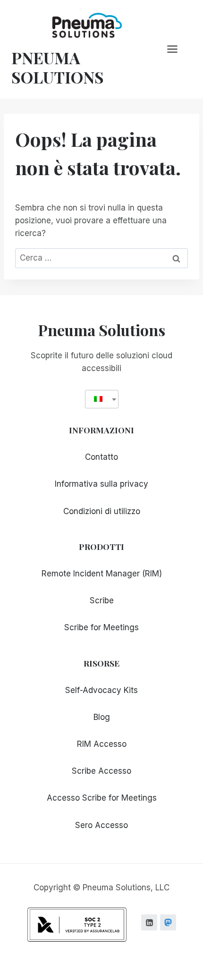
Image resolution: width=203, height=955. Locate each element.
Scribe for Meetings (101, 627)
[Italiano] (98, 399)
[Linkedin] (149, 922)
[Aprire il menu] (177, 49)
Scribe (102, 600)
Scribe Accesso (101, 771)
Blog (101, 717)
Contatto (101, 457)
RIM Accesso (102, 744)
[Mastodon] (168, 922)
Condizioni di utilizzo (101, 511)
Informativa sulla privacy (101, 484)
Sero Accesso (101, 825)
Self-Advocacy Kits (101, 690)
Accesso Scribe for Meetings (102, 798)
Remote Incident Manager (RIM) (102, 573)
